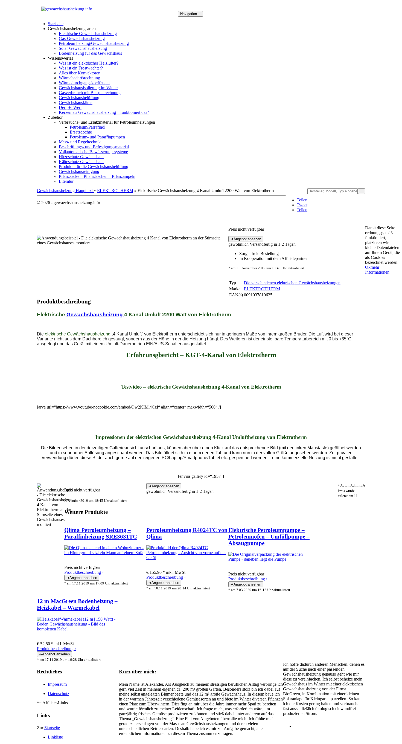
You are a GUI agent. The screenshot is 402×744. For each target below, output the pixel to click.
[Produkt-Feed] (297, 726)
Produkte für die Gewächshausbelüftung (93, 166)
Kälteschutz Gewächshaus (81, 161)
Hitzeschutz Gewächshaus (81, 156)
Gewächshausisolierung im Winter (88, 87)
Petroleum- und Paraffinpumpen (97, 137)
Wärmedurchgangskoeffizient (84, 82)
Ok (368, 267)
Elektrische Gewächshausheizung (88, 33)
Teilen (302, 200)
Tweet (302, 204)
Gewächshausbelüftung (79, 97)
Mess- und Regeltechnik (80, 142)
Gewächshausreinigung (79, 171)
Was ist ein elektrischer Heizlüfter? (88, 63)
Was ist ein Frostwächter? (81, 68)
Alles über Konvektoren (79, 73)
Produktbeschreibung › (83, 572)
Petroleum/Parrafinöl (87, 127)
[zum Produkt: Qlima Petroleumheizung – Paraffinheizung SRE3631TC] (105, 552)
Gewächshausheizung (95, 314)
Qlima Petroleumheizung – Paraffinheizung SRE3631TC (100, 533)
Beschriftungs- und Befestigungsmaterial (94, 146)
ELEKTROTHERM (115, 190)
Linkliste (55, 737)
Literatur (66, 181)
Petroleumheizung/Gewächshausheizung (94, 43)
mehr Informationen (377, 269)
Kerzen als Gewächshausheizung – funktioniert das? (104, 112)
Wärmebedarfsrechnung (79, 78)
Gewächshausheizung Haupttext (65, 190)
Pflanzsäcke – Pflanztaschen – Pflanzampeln (97, 176)
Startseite (55, 23)
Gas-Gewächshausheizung (82, 38)
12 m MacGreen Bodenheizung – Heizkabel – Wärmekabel (77, 604)
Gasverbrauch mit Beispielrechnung (90, 92)
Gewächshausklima (75, 102)
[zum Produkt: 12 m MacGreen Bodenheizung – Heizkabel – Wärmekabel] (78, 629)
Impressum (57, 684)
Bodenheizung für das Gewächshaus (90, 53)
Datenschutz (58, 693)
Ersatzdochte (81, 132)
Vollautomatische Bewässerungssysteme (93, 151)
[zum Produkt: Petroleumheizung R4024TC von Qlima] (187, 557)
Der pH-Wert (70, 107)
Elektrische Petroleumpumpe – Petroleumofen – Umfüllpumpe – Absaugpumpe (269, 536)
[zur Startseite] (66, 9)
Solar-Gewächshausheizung (83, 48)
